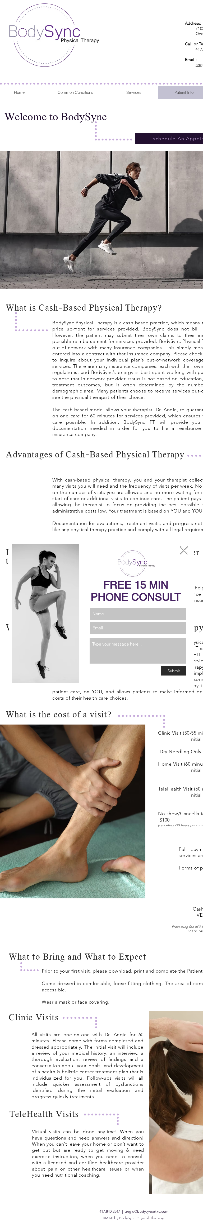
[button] (184, 550)
